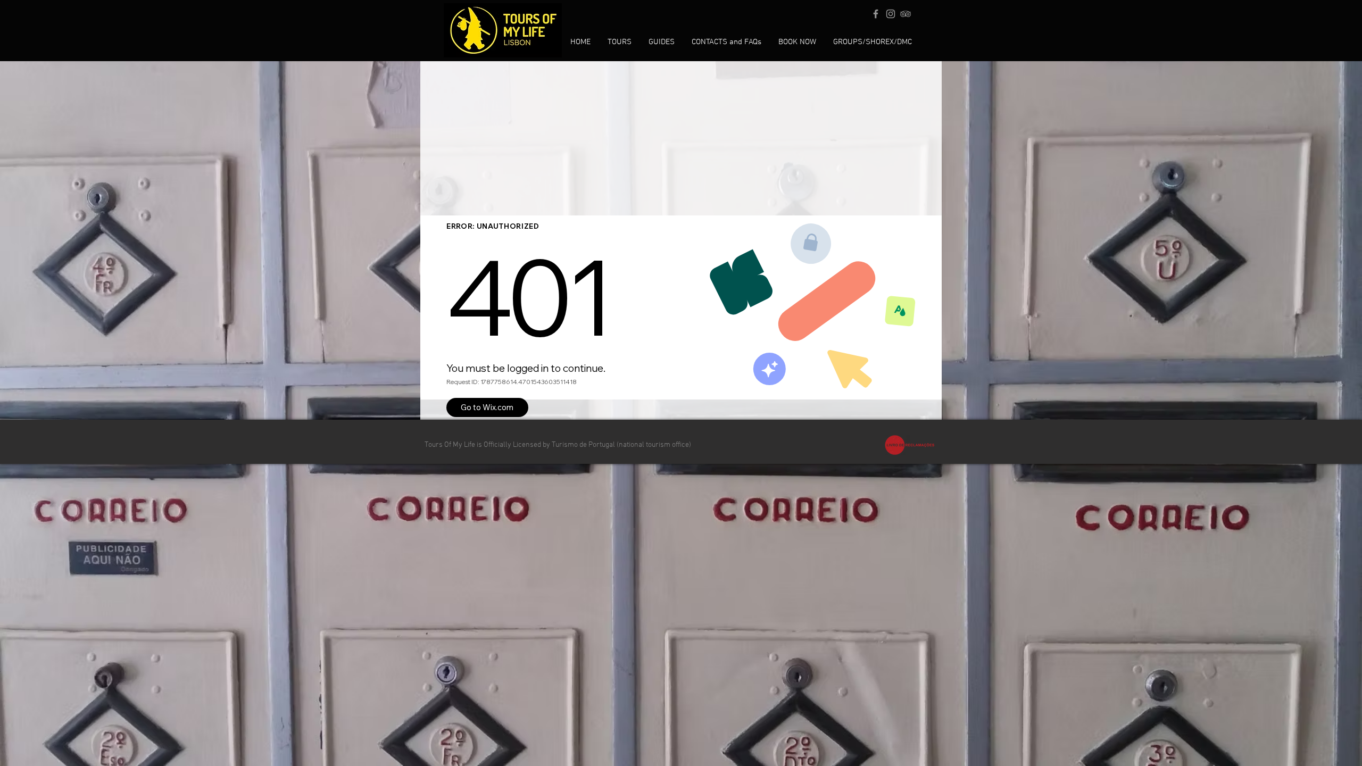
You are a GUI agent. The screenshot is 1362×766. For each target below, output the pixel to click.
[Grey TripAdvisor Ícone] (905, 14)
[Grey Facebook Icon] (876, 14)
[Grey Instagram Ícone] (890, 14)
